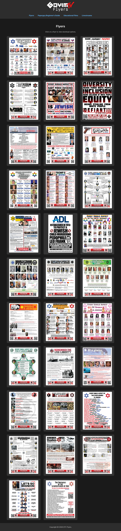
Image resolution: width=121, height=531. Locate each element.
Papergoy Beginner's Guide (49, 15)
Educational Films (71, 15)
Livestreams (87, 15)
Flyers (31, 15)
